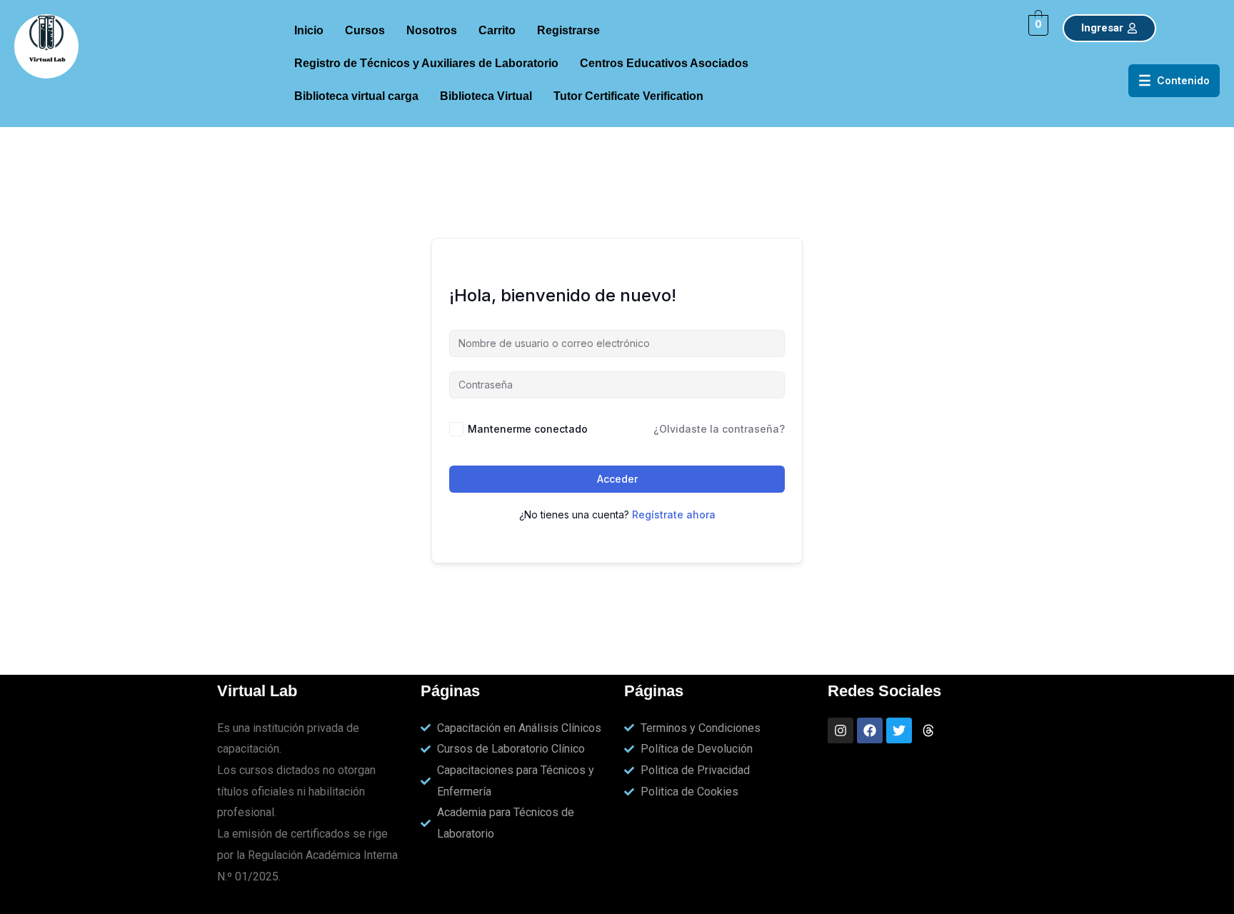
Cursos (365, 30)
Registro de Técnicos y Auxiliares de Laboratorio (426, 63)
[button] (572, 30)
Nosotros (431, 30)
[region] (1048, 836)
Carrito (497, 30)
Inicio (308, 30)
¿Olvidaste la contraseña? (719, 429)
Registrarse (568, 30)
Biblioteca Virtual (486, 96)
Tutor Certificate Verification (628, 96)
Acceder (617, 479)
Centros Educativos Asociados (664, 63)
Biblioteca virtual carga (356, 96)
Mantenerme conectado (528, 429)
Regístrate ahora (674, 514)
